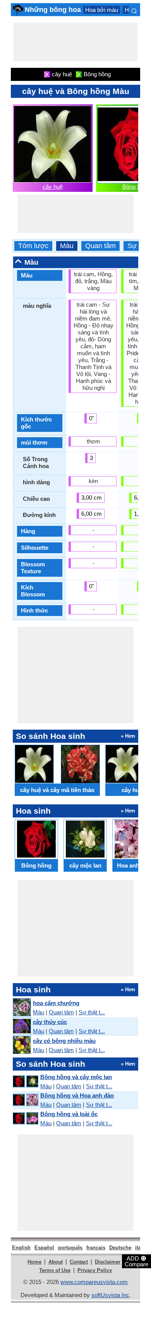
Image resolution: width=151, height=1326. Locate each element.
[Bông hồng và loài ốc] (25, 1118)
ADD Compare (136, 1260)
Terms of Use (54, 1270)
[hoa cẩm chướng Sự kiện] (21, 1007)
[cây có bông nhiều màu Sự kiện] (21, 1045)
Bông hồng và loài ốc (69, 1114)
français (95, 1247)
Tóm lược (33, 246)
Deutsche (120, 1247)
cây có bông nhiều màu (64, 1040)
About (55, 1262)
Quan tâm (100, 246)
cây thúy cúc (50, 1022)
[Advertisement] (75, 42)
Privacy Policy (94, 1270)
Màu (67, 246)
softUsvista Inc (110, 1295)
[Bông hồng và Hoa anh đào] (25, 1100)
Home (34, 1262)
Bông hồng (135, 186)
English (21, 1247)
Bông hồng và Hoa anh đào (77, 1095)
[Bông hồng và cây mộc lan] (25, 1081)
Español (44, 1247)
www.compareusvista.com (94, 1282)
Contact (79, 1262)
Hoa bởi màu (101, 10)
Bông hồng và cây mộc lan (76, 1077)
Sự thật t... (92, 1012)
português (70, 1247)
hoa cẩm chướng (56, 1003)
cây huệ (53, 186)
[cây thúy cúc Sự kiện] (21, 1026)
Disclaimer (107, 1262)
